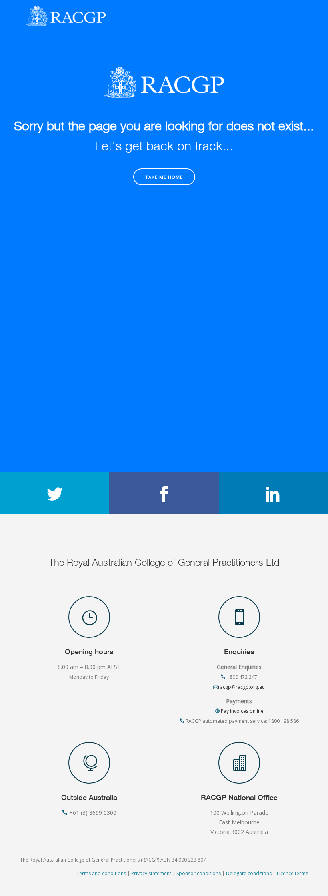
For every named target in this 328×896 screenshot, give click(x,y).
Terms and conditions (101, 873)
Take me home (164, 177)
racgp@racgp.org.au (241, 687)
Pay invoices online (242, 711)
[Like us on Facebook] (163, 493)
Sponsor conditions (198, 873)
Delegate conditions (249, 873)
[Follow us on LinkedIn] (273, 493)
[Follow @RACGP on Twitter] (54, 493)
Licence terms (292, 873)
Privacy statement (151, 873)
